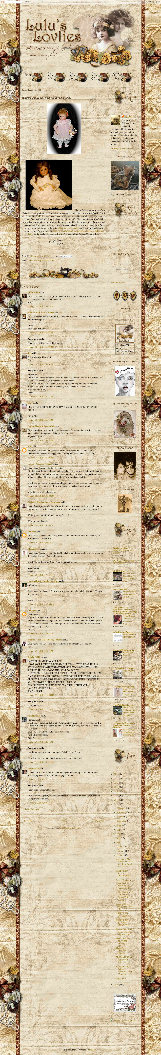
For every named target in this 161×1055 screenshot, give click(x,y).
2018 (116, 774)
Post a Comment (32, 809)
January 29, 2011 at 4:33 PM (40, 650)
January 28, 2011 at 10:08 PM (41, 495)
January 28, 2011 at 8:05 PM (40, 440)
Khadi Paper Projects (128, 653)
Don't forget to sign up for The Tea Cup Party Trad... (124, 932)
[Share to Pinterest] (71, 256)
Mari (30, 402)
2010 (116, 984)
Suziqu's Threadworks (123, 650)
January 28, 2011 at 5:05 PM (40, 306)
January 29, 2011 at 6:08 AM (40, 542)
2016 (116, 782)
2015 (116, 786)
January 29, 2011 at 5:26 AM (40, 525)
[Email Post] (56, 256)
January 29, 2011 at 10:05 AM (41, 604)
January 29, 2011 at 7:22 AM (40, 574)
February (121, 850)
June (119, 833)
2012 (116, 799)
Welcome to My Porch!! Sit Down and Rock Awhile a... (124, 862)
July (119, 829)
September (122, 820)
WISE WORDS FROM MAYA (129, 635)
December (121, 808)
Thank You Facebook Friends (121, 950)
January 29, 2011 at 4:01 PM (40, 633)
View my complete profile (122, 148)
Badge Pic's (121, 978)
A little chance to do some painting (123, 551)
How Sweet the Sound (68, 228)
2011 (116, 804)
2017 (116, 778)
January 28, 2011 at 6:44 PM (40, 419)
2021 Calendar (119, 563)
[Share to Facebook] (68, 256)
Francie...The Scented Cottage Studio (45, 639)
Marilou (128, 116)
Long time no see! (128, 672)
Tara (30, 446)
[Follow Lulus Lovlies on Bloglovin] (125, 395)
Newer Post (29, 820)
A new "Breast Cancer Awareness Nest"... (129, 620)
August (120, 825)
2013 (116, 795)
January (120, 855)
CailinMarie (33, 768)
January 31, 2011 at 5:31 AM (40, 762)
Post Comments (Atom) (70, 827)
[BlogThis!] (64, 256)
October (120, 816)
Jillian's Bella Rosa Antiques (41, 312)
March (120, 846)
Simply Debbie (34, 657)
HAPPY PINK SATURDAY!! (123, 914)
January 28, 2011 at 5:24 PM (40, 332)
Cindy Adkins (34, 292)
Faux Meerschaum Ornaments (128, 692)
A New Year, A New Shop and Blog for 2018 (129, 732)
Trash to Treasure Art (123, 686)
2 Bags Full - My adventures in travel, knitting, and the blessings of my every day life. (125, 610)
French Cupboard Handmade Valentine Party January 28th (123, 884)
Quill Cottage (119, 571)
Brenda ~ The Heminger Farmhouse (44, 502)
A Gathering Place (121, 631)
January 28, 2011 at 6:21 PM (40, 396)
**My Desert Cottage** (124, 668)
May (119, 838)
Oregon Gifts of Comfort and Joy (43, 581)
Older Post (99, 820)
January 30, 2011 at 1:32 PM (40, 709)
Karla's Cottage (120, 547)
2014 (116, 791)
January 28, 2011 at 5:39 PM (40, 347)
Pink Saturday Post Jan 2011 (41, 260)
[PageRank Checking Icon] (123, 1020)
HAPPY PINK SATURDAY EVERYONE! (123, 873)
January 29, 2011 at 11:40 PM (41, 695)
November (121, 812)
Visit (118, 282)
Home (64, 820)
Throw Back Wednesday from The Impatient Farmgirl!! (130, 711)
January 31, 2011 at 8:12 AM (40, 779)
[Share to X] (66, 256)
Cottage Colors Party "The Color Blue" (124, 906)
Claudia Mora (34, 548)
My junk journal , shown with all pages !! (130, 594)
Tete (30, 353)
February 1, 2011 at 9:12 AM (40, 802)
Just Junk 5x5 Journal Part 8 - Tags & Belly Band (129, 577)
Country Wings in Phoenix (40, 463)
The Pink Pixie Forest (123, 704)
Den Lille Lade (120, 589)
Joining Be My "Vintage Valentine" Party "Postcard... (124, 970)
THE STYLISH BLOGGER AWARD (122, 941)
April (119, 842)
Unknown (32, 531)
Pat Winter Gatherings (124, 560)
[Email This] (61, 256)
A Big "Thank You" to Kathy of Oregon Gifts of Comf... (124, 896)
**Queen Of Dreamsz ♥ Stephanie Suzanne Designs (124, 725)
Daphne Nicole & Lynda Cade (41, 426)
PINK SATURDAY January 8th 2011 (124, 960)
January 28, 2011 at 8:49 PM (40, 457)
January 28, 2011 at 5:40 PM (40, 364)
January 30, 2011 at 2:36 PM (40, 741)
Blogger (92, 1049)
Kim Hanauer (34, 715)
